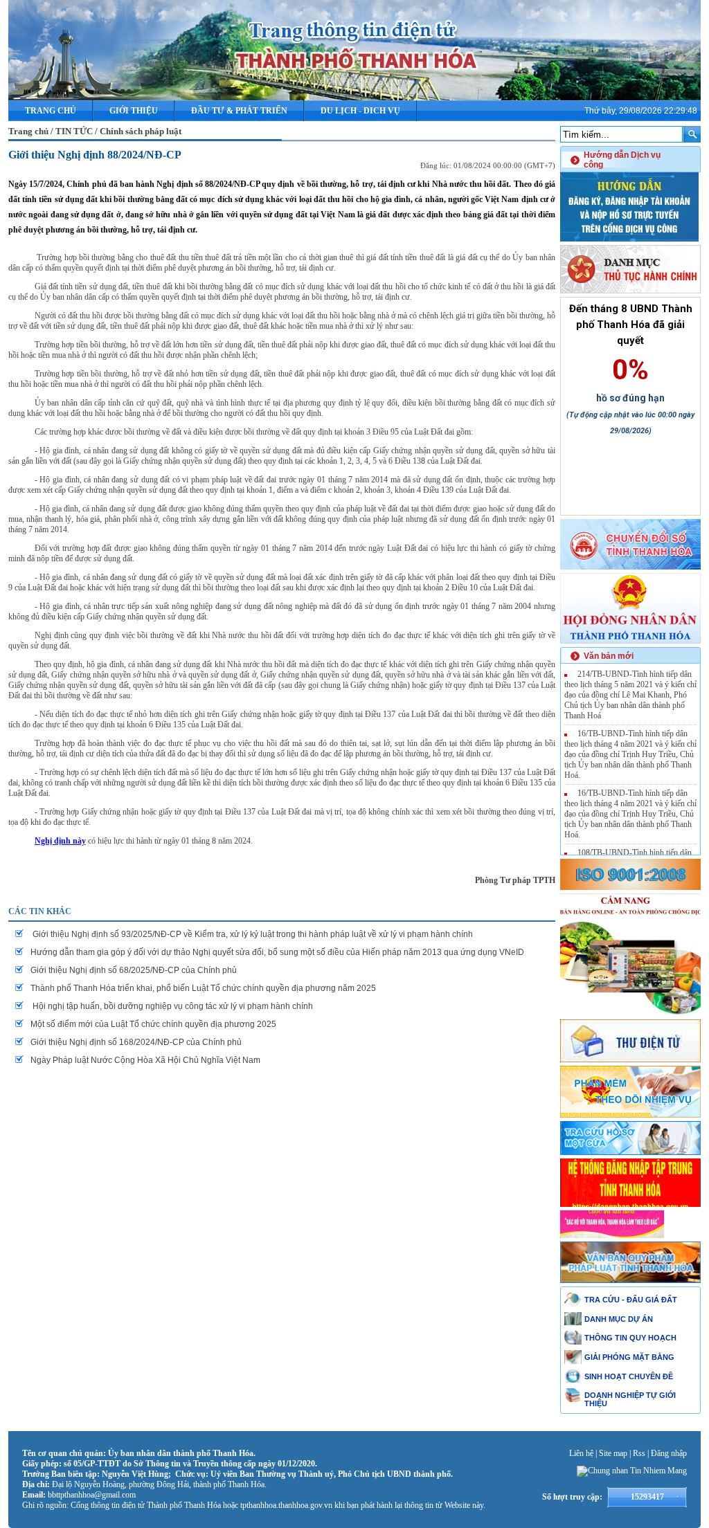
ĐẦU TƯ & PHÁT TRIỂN (239, 111)
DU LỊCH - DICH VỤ (360, 111)
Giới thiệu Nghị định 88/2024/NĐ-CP (94, 155)
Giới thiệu (133, 111)
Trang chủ (50, 111)
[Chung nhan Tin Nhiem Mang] (632, 1470)
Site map (613, 1453)
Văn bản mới (609, 656)
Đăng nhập (669, 1453)
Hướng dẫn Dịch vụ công (622, 160)
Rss (639, 1453)
